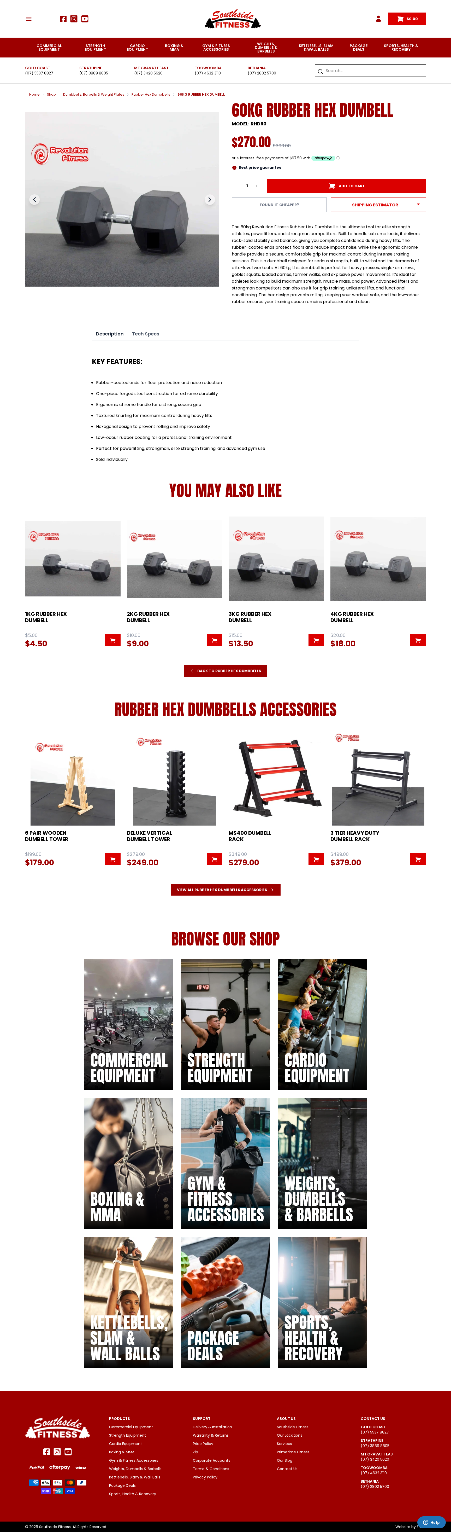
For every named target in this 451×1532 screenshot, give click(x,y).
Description (110, 333)
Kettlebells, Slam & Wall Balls (316, 47)
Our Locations (289, 1435)
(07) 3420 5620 (148, 73)
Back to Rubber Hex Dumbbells (229, 671)
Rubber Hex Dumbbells (151, 94)
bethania (257, 68)
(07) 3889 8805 (93, 73)
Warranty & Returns (211, 1435)
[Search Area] (320, 71)
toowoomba (208, 68)
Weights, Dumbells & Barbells (266, 47)
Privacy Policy (205, 1477)
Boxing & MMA (174, 47)
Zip (195, 1452)
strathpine (90, 68)
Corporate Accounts (211, 1460)
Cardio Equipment (137, 47)
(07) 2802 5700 (262, 73)
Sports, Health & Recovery (401, 47)
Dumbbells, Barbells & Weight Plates (93, 94)
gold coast (37, 68)
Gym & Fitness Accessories (216, 47)
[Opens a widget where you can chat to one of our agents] (431, 1522)
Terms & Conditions (211, 1468)
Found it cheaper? (279, 204)
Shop (51, 94)
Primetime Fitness (293, 1452)
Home (34, 94)
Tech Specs (145, 333)
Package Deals (358, 47)
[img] (128, 1024)
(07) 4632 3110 (208, 73)
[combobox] (373, 70)
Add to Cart (352, 186)
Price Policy (203, 1443)
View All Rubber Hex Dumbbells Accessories (222, 889)
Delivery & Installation (212, 1427)
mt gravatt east (151, 68)
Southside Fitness (292, 1427)
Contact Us (287, 1468)
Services (284, 1443)
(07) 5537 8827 (39, 73)
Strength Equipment (95, 47)
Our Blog (284, 1460)
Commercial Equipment (49, 47)
